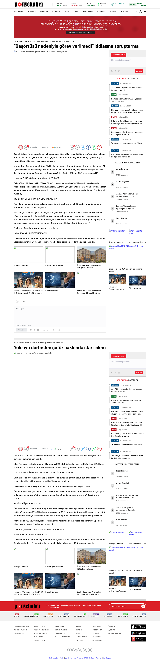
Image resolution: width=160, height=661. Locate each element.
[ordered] (44, 329)
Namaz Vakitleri (31, 615)
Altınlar (79, 626)
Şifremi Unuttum (114, 633)
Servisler (32, 11)
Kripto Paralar (139, 615)
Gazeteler (125, 11)
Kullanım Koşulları (95, 658)
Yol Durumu (122, 615)
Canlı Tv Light (19, 633)
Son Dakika (18, 11)
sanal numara (39, 640)
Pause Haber (18, 41)
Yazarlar (112, 11)
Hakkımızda (53, 658)
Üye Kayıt (111, 630)
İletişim (61, 658)
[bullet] (47, 329)
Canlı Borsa (59, 626)
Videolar (101, 11)
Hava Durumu (63, 615)
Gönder (21, 330)
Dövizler (79, 630)
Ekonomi (56, 11)
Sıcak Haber (97, 640)
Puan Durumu (80, 615)
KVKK (86, 658)
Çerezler (80, 658)
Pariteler (108, 615)
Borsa (16, 615)
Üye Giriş (111, 626)
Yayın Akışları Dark (41, 630)
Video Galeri (97, 630)
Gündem (44, 11)
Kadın (76, 11)
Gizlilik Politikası (70, 658)
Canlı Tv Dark (39, 626)
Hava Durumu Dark (21, 626)
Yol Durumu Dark (20, 630)
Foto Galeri (88, 11)
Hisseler (95, 615)
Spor (67, 11)
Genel (27, 41)
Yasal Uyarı (107, 658)
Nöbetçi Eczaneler (41, 633)
